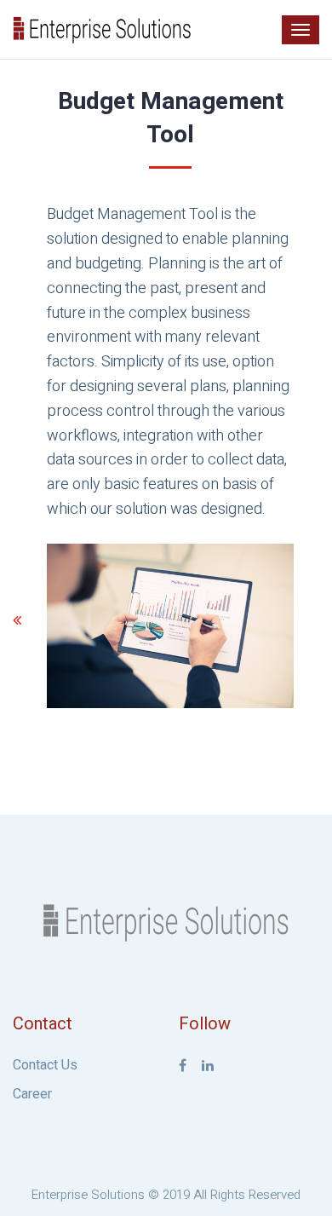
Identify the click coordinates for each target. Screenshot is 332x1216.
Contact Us (45, 1065)
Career (32, 1094)
